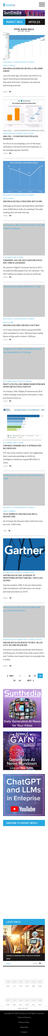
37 (35, 676)
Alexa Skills (8, 62)
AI (3, 257)
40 (20, 680)
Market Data (22, 133)
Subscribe (24, 1027)
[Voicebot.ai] (18, 4)
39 (14, 680)
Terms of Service (24, 1017)
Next (29, 680)
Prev (11, 676)
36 (30, 676)
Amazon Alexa (20, 62)
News (31, 133)
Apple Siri (10, 572)
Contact (24, 1032)
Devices (19, 572)
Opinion (12, 65)
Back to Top (23, 1008)
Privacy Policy (24, 1022)
